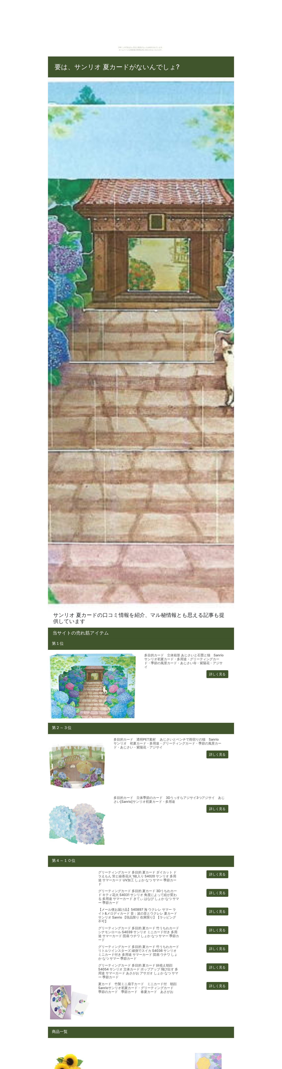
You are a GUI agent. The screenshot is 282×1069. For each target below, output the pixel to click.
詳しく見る (217, 674)
